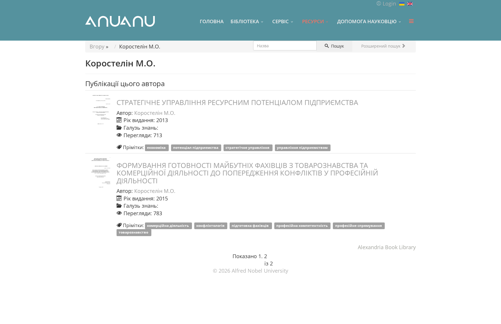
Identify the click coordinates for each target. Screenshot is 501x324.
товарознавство (134, 232)
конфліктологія (210, 225)
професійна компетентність (302, 225)
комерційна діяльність (168, 225)
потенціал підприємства (196, 147)
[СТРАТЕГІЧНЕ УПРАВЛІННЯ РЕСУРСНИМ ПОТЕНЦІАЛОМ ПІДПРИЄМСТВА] (100, 110)
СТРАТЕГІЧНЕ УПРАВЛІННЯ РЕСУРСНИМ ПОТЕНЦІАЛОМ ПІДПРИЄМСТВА (237, 102)
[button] (386, 3)
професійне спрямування (359, 225)
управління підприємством (302, 147)
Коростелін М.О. (154, 112)
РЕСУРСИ (313, 21)
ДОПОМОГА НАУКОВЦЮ (367, 21)
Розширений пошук (381, 46)
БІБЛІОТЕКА (244, 21)
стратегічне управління (248, 147)
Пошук (337, 46)
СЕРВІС (280, 21)
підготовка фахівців (251, 225)
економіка (156, 147)
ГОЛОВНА (212, 21)
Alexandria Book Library (387, 247)
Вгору (97, 46)
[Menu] (411, 21)
